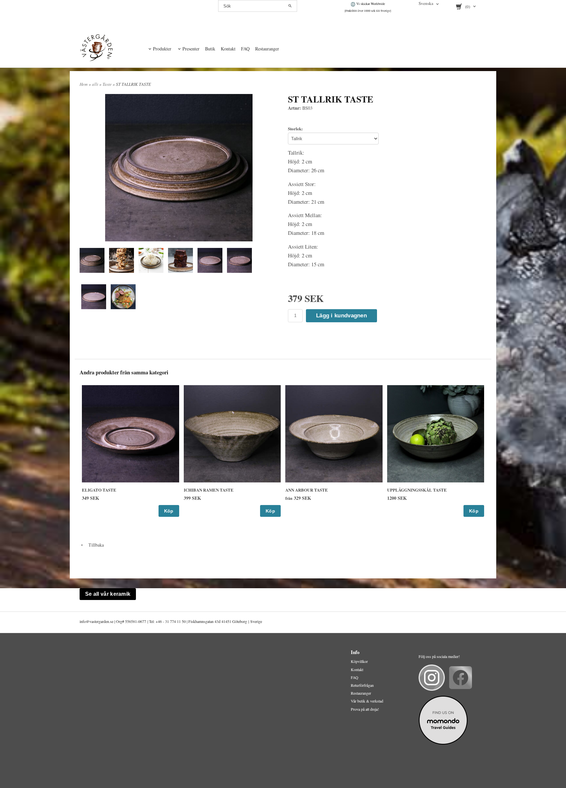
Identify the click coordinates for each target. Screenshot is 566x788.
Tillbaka (94, 545)
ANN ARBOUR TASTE (306, 490)
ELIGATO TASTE (99, 490)
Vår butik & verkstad (367, 701)
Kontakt (228, 49)
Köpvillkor (359, 661)
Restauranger (267, 49)
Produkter (162, 49)
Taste (108, 84)
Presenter (190, 49)
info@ (84, 621)
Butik (210, 49)
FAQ (245, 49)
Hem (83, 84)
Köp (169, 511)
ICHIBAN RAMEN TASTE (209, 490)
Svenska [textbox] (426, 3)
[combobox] (429, 4)
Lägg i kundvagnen (341, 315)
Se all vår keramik (107, 594)
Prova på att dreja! (365, 709)
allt (95, 84)
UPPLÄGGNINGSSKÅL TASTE (417, 490)
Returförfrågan (362, 685)
